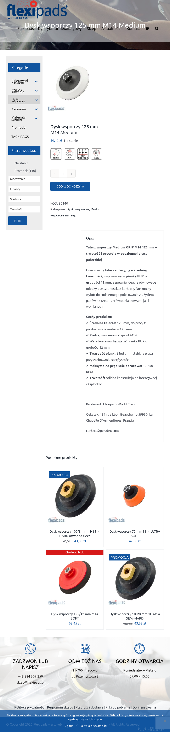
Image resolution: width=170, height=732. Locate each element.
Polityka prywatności (29, 707)
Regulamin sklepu (60, 707)
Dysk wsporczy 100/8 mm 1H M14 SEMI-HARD (135, 616)
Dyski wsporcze (78, 209)
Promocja (25, 170)
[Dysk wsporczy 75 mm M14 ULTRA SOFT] (135, 496)
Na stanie (21, 163)
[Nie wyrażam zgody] (165, 721)
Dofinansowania (144, 707)
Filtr (17, 220)
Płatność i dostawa (89, 707)
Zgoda (69, 725)
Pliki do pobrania (118, 707)
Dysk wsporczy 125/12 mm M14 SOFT (74, 616)
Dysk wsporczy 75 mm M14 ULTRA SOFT (134, 533)
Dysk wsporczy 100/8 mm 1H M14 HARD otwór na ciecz (75, 533)
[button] (157, 28)
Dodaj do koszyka (70, 186)
